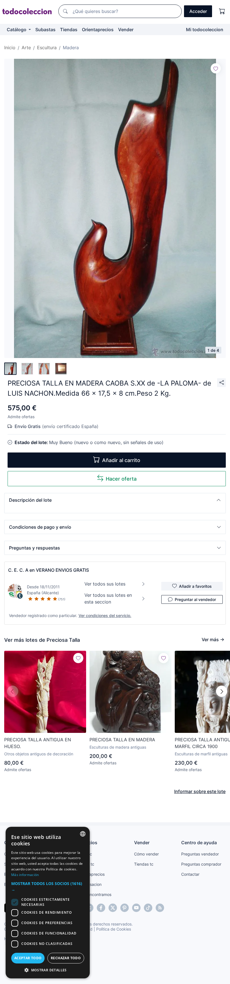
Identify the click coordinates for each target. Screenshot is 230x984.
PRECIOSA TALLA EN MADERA (122, 739)
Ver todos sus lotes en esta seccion (108, 598)
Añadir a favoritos (195, 586)
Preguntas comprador (201, 864)
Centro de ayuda (199, 842)
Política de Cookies (113, 929)
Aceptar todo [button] (28, 958)
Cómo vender (146, 854)
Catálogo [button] (17, 29)
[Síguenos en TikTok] (148, 908)
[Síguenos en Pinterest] (124, 908)
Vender (126, 29)
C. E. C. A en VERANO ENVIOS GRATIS (48, 570)
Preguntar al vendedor (195, 599)
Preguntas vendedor (200, 854)
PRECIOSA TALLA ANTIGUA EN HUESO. (37, 743)
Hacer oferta (121, 479)
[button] (115, 500)
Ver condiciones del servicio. (105, 615)
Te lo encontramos (94, 894)
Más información (25, 874)
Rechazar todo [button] (66, 958)
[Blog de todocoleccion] (160, 908)
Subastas (45, 29)
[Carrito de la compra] (222, 11)
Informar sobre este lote (200, 791)
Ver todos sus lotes (104, 584)
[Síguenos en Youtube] (136, 908)
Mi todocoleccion (204, 29)
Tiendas (68, 29)
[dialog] (48, 902)
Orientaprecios (98, 29)
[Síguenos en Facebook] (101, 908)
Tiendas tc (143, 864)
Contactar (190, 874)
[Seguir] (216, 68)
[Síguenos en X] (113, 908)
